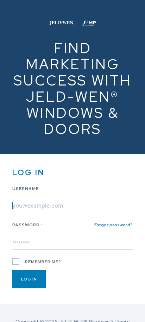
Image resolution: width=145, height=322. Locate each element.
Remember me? (42, 262)
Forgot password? (113, 225)
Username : (26, 188)
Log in (29, 279)
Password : (72, 225)
